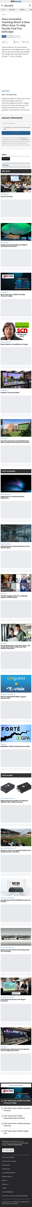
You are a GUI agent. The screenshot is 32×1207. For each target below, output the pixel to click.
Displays (22, 9)
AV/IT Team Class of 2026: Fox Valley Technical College (17, 1102)
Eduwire (17, 36)
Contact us (5, 1184)
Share (6, 42)
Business (4, 14)
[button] (2, 5)
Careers (4, 1188)
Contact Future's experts (9, 1161)
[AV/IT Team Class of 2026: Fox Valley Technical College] (16, 1096)
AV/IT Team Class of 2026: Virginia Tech (16, 1132)
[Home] (16, 1)
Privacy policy (6, 1165)
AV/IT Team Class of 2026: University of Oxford (17, 1109)
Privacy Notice (24, 139)
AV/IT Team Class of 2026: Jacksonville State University (14, 1117)
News (4, 36)
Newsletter (27, 42)
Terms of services (22, 138)
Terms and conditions (8, 1157)
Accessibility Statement (8, 1173)
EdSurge (11, 36)
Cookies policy (6, 1169)
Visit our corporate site (15, 1145)
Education (12, 9)
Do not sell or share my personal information (15, 1196)
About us (4, 1180)
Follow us (18, 42)
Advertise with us (7, 1176)
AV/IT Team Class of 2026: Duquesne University (17, 1125)
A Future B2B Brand (7, 1192)
